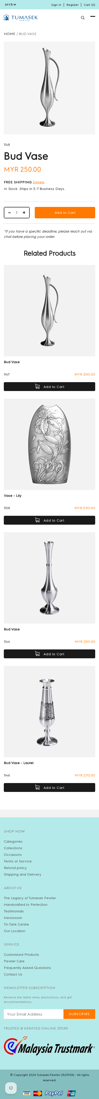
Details (38, 182)
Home (9, 34)
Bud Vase (12, 362)
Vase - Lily (13, 495)
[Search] (83, 17)
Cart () (89, 5)
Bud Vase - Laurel (19, 763)
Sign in (56, 5)
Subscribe (79, 1014)
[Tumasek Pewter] (21, 17)
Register (72, 5)
